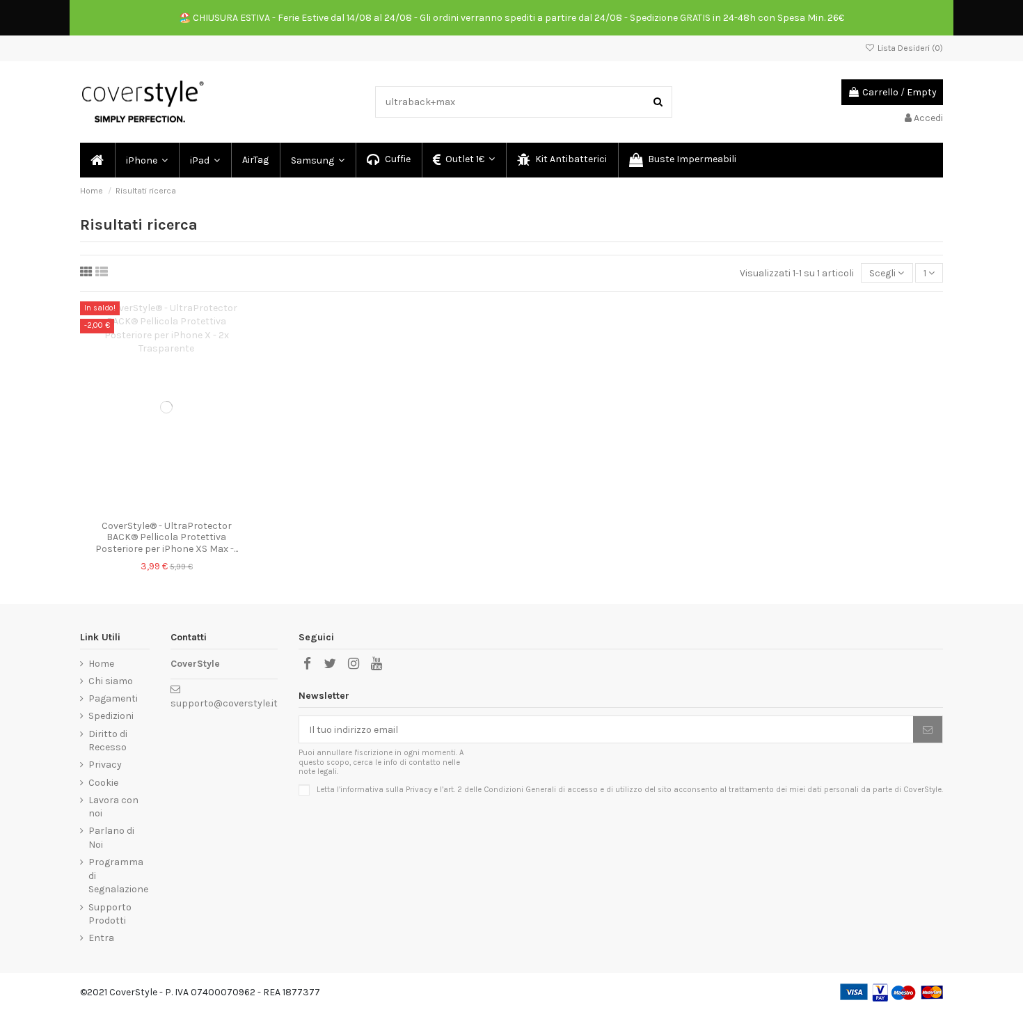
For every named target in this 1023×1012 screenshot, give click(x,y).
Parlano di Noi (111, 838)
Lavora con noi (113, 807)
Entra (101, 938)
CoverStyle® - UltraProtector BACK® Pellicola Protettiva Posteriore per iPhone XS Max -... (166, 537)
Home (101, 664)
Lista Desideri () (909, 48)
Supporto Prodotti (110, 914)
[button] (146, 160)
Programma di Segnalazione (118, 875)
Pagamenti (113, 698)
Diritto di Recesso (107, 741)
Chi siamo (110, 681)
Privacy (105, 764)
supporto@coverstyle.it (224, 703)
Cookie (103, 783)
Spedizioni (111, 716)
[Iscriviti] (927, 729)
